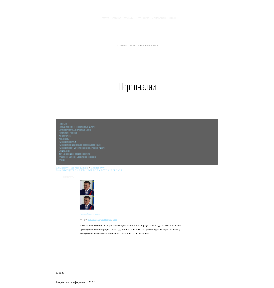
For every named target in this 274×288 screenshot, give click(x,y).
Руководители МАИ (67, 142)
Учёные (62, 160)
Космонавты (64, 139)
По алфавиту (62, 168)
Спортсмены (64, 151)
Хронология (116, 18)
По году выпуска (79, 168)
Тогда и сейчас (143, 18)
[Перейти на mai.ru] (9, 4)
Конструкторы (65, 136)
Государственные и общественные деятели (77, 127)
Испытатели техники (68, 133)
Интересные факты (159, 18)
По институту (97, 168)
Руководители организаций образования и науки (80, 145)
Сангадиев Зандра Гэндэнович (90, 214)
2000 (115, 220)
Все (58, 170)
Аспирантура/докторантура (99, 220)
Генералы (63, 124)
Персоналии (123, 45)
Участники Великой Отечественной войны (77, 157)
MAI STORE (63, 263)
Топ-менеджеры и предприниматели (75, 154)
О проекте (105, 18)
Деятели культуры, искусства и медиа (75, 130)
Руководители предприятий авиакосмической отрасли (82, 148)
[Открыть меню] (180, 17)
